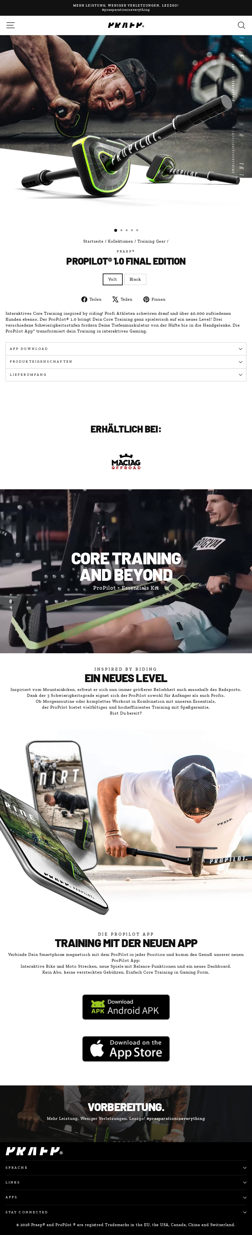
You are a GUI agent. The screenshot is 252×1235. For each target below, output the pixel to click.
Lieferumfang (28, 375)
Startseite (93, 241)
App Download (29, 349)
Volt (112, 279)
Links (13, 1182)
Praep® (126, 251)
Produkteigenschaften (41, 361)
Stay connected (27, 1212)
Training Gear (151, 241)
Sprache (17, 1167)
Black (135, 279)
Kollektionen (121, 241)
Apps (12, 1197)
